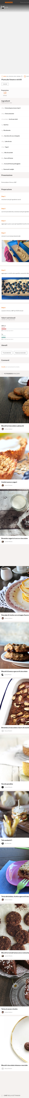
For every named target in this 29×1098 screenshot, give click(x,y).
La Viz (6, 7)
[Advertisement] (10, 555)
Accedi (3, 367)
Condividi (5, 84)
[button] (21, 76)
